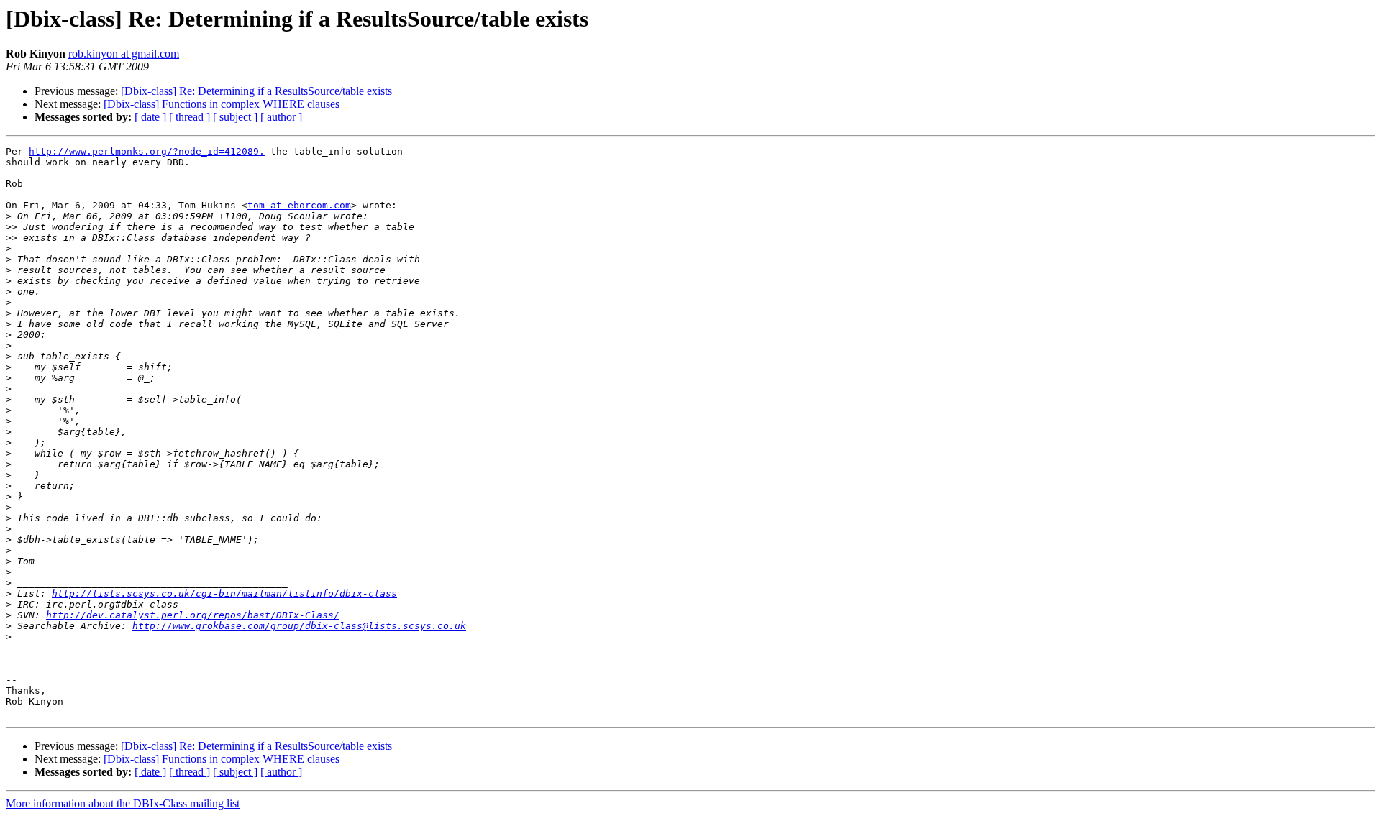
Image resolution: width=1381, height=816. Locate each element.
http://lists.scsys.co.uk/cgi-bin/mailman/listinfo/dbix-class (224, 593)
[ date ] (150, 117)
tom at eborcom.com (299, 205)
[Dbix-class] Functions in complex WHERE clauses (221, 104)
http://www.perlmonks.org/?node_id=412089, (147, 151)
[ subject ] (235, 117)
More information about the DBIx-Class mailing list (123, 803)
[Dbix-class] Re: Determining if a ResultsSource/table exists (256, 91)
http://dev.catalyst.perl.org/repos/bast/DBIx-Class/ (192, 615)
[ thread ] (189, 117)
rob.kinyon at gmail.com (123, 53)
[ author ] (281, 117)
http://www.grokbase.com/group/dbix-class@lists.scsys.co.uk (299, 625)
